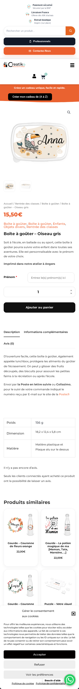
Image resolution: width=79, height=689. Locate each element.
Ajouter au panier (39, 307)
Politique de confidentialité (51, 683)
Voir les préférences (39, 674)
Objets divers (14, 227)
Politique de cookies (23, 683)
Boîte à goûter (50, 203)
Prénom (10, 277)
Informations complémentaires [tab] (46, 332)
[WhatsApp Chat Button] (69, 679)
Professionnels (41, 41)
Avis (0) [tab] (9, 343)
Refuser (39, 664)
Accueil (8, 203)
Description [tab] (12, 332)
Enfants (59, 224)
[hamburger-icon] (72, 65)
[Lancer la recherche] (70, 30)
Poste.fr (64, 394)
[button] (73, 614)
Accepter (39, 654)
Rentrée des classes (27, 203)
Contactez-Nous (42, 50)
